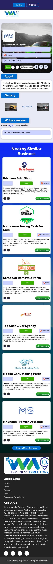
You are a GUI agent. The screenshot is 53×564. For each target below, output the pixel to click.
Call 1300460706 (27, 67)
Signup (32, 5)
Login (19, 5)
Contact (7, 490)
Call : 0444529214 (42, 346)
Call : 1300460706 (42, 440)
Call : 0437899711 (42, 199)
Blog (6, 494)
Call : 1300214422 (42, 394)
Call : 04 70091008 (42, 250)
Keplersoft (23, 560)
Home (6, 483)
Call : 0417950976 (42, 298)
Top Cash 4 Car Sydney (19, 326)
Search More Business (26, 448)
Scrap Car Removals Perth (22, 278)
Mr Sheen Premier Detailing (23, 422)
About (7, 486)
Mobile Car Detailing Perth (22, 374)
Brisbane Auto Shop (17, 178)
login (10, 125)
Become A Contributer (14, 497)
